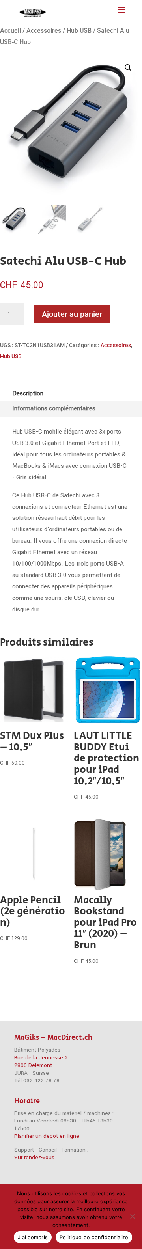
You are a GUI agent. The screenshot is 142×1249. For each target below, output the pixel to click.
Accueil (10, 30)
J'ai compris (33, 1237)
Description (27, 393)
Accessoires (43, 30)
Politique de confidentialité (94, 1237)
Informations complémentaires (53, 408)
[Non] (132, 1216)
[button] (128, 68)
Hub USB (79, 30)
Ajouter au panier (72, 314)
